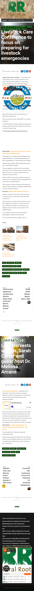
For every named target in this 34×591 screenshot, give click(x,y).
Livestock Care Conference (9, 266)
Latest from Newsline (8, 518)
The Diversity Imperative (10, 391)
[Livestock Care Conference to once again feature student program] (22, 229)
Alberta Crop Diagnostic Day (15, 20)
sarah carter (6, 451)
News (19, 28)
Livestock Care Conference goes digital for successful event (8, 254)
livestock (29, 26)
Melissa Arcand (21, 448)
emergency (18, 262)
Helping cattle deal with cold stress (18, 191)
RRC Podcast (6, 276)
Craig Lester (7, 71)
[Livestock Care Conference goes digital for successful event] (8, 247)
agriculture (10, 262)
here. (26, 217)
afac (4, 262)
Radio (23, 28)
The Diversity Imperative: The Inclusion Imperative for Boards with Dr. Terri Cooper (15, 427)
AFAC (3, 26)
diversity (13, 448)
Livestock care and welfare (8, 28)
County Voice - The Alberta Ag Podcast (15, 26)
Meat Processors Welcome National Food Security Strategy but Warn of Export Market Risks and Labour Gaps (16, 533)
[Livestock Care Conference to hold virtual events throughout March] (8, 229)
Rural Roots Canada (26, 587)
